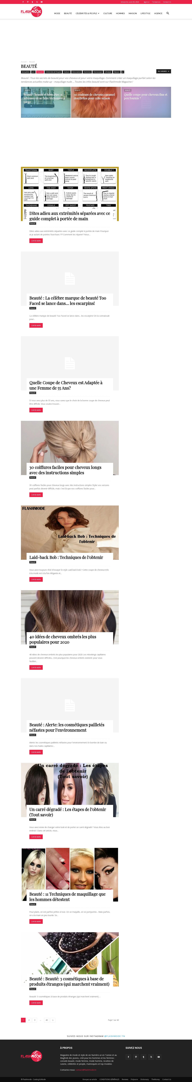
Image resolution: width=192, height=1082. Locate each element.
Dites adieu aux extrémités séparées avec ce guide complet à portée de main (69, 215)
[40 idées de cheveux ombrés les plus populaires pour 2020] (70, 617)
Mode (57, 13)
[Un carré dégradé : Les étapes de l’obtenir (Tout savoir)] (70, 790)
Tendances (156, 2)
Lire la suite (36, 241)
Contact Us (167, 2)
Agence (146, 2)
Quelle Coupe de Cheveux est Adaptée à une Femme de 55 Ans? (65, 385)
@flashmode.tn (114, 1036)
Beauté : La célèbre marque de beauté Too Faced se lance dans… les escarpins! (67, 300)
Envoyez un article (90, 1079)
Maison (133, 13)
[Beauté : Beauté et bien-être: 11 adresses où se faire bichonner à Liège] (46, 102)
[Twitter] (37, 2)
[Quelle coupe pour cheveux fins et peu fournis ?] (146, 102)
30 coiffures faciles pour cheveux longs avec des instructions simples (65, 469)
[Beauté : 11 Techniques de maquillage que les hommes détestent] (70, 875)
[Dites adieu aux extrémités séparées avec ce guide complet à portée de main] (70, 194)
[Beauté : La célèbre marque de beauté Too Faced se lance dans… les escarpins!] (70, 278)
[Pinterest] (28, 2)
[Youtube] (41, 2)
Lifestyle (145, 13)
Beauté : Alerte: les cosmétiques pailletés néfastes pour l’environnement (66, 727)
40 (47, 1020)
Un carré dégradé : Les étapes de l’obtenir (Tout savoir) (67, 811)
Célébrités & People (86, 13)
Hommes (120, 13)
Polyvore (134, 1079)
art (33, 72)
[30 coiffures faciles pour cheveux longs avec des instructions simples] (70, 448)
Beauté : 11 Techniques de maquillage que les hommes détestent (67, 896)
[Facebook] (23, 2)
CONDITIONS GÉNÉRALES (109, 1079)
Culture (107, 13)
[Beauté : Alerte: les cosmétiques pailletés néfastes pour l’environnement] (70, 705)
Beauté (68, 13)
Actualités (25, 72)
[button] (167, 13)
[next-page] (52, 1020)
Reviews (125, 1079)
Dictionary (145, 1079)
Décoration (76, 72)
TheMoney (155, 1079)
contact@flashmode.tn (86, 1069)
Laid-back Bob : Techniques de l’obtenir (66, 557)
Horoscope (98, 72)
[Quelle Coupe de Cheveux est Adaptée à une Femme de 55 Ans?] (70, 363)
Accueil (24, 62)
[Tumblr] (32, 2)
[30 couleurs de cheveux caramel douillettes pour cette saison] (96, 102)
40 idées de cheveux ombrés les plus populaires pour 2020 (62, 639)
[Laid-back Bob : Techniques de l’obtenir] (70, 532)
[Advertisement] (96, 39)
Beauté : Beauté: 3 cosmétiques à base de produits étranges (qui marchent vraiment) (69, 981)
